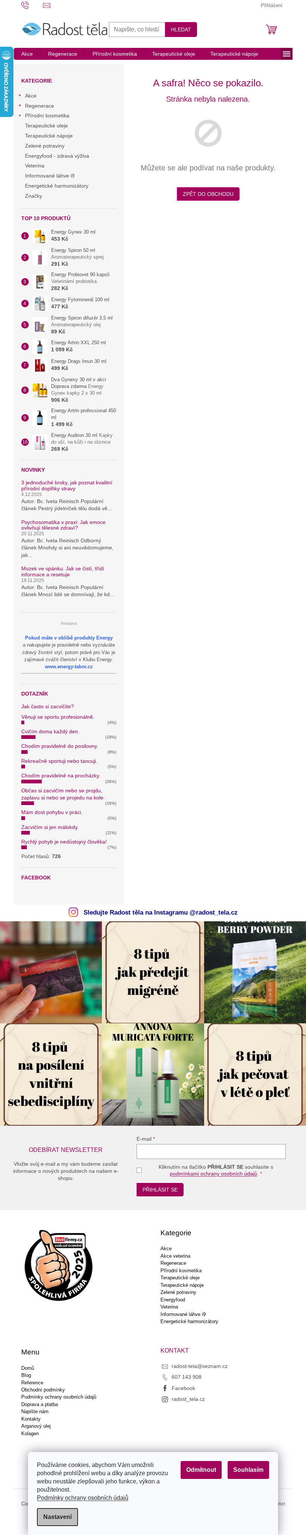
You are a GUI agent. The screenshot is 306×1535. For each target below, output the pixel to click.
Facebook (183, 1388)
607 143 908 (187, 1377)
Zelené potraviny (45, 146)
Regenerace (39, 106)
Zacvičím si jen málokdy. (50, 827)
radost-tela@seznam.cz (200, 1366)
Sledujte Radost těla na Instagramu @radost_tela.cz (161, 912)
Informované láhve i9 (50, 176)
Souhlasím (248, 1470)
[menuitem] (27, 54)
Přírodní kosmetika (47, 115)
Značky (33, 196)
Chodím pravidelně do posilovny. (59, 746)
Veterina (34, 166)
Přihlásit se (160, 1190)
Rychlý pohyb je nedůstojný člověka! (64, 842)
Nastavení (57, 1517)
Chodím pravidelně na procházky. (60, 776)
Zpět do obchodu (208, 194)
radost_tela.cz (188, 1399)
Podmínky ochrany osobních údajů (82, 1498)
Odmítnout (201, 1470)
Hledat (181, 30)
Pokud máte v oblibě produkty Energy (69, 638)
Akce (31, 96)
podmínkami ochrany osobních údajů (213, 1174)
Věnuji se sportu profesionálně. (57, 717)
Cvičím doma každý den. (50, 731)
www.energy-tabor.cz (69, 666)
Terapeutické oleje (46, 126)
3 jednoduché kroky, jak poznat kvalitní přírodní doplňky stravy (66, 485)
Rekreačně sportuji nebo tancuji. (59, 761)
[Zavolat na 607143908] (32, 5)
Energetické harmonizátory (56, 186)
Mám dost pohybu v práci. (51, 812)
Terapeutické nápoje (49, 136)
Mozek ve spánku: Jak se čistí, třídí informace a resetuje (62, 571)
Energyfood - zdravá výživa (57, 156)
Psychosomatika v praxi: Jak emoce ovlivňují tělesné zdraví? (63, 525)
